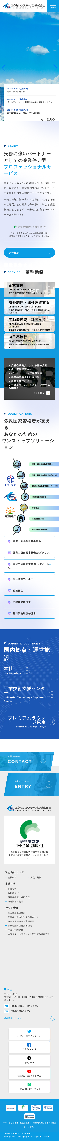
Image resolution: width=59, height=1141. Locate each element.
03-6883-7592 (21, 1006)
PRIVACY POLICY (12, 1133)
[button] (55, 67)
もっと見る (50, 119)
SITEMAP (26, 1133)
